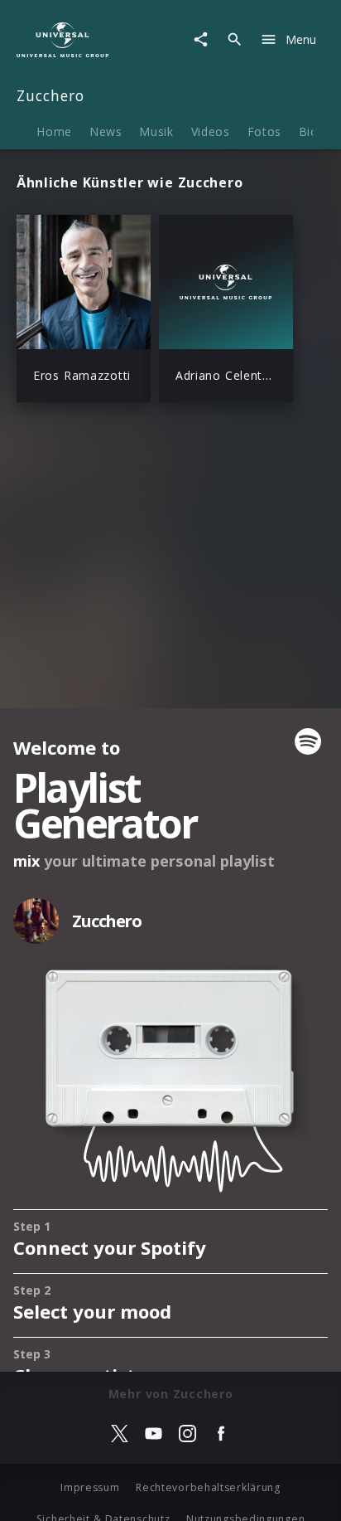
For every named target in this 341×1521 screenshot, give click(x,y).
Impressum (89, 1487)
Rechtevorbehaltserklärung (208, 1487)
